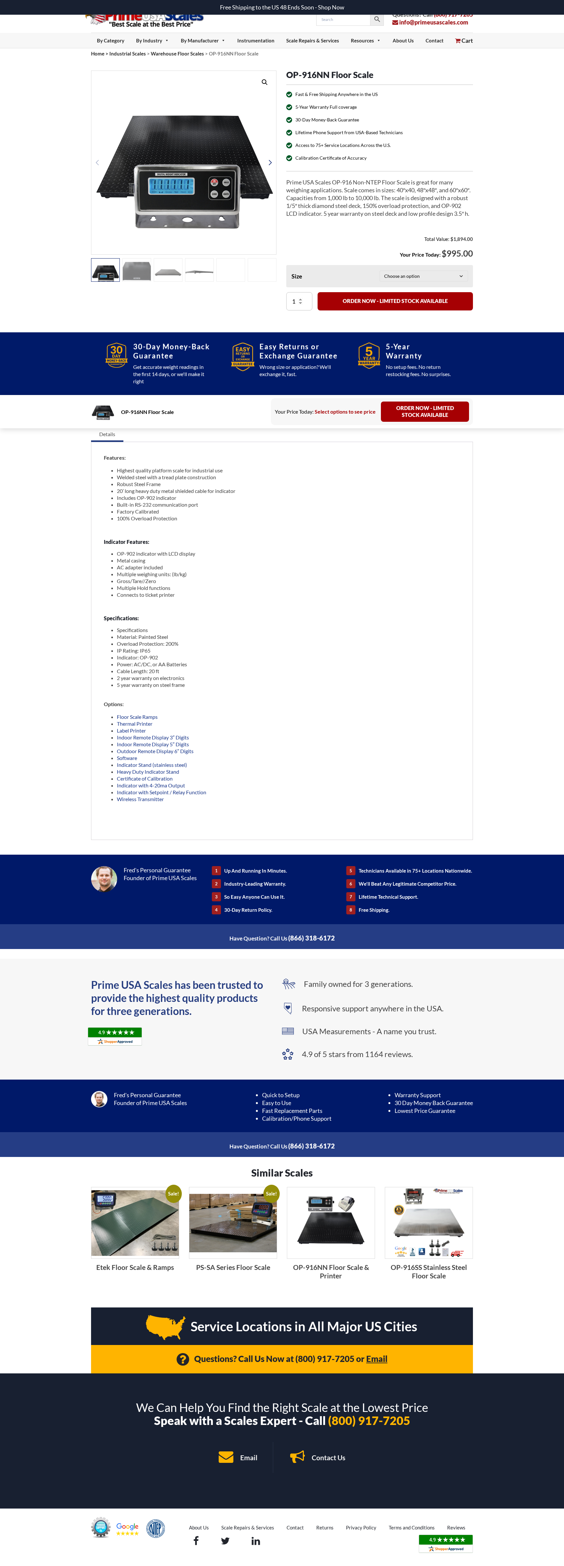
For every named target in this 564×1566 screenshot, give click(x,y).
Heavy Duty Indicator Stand (148, 771)
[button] (265, 82)
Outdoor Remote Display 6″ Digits (155, 751)
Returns (325, 1527)
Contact (435, 40)
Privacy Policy (361, 1527)
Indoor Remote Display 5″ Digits (153, 744)
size (296, 276)
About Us (403, 40)
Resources (362, 40)
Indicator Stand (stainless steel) (152, 765)
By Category (110, 40)
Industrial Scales (127, 53)
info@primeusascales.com (433, 22)
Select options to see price (345, 411)
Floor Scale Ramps (137, 717)
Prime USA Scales (148, 16)
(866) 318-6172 (311, 938)
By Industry (149, 40)
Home (97, 53)
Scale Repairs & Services (312, 40)
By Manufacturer (200, 40)
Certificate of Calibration (145, 778)
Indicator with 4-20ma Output (151, 785)
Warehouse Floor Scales (177, 53)
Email (376, 1358)
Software (127, 758)
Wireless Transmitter (140, 799)
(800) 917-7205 (324, 1358)
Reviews (456, 1527)
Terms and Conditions (412, 1527)
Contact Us (327, 1457)
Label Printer (131, 730)
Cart (467, 40)
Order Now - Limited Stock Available (395, 301)
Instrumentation (255, 40)
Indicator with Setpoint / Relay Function (161, 792)
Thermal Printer (134, 723)
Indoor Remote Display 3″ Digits (153, 737)
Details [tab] (107, 434)
